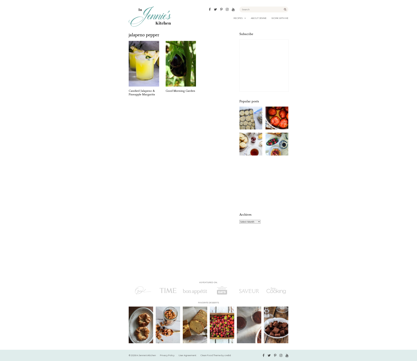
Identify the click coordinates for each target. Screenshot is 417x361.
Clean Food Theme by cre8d (215, 355)
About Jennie (258, 18)
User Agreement (187, 355)
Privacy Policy (167, 355)
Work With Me (279, 18)
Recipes (238, 18)
